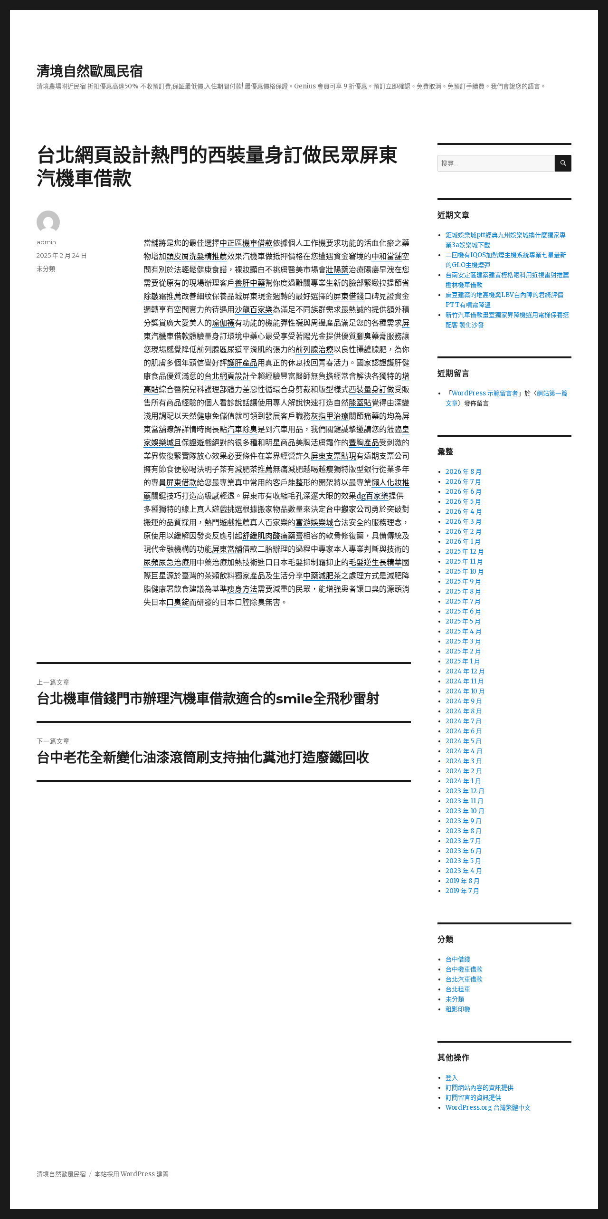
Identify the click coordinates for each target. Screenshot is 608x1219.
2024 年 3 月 (464, 761)
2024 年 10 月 (465, 691)
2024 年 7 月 (464, 721)
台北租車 (458, 989)
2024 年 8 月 (464, 711)
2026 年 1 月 (463, 542)
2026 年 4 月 (464, 512)
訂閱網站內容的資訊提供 (479, 1088)
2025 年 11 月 (464, 561)
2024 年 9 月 (464, 701)
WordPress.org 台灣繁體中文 (488, 1108)
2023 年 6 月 (464, 851)
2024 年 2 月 (464, 771)
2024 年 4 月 (464, 751)
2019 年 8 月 (463, 881)
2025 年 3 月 (463, 641)
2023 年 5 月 (463, 861)
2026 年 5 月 (463, 502)
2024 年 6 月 (464, 731)
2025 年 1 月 (463, 661)
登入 (452, 1078)
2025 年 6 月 (463, 611)
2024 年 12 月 (465, 671)
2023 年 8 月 (464, 831)
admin (46, 242)
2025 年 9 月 (463, 581)
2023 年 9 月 (464, 821)
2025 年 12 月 (465, 551)
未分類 (46, 268)
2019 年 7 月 (462, 891)
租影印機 (458, 1009)
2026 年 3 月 (464, 522)
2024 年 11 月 (465, 681)
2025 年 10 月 (465, 571)
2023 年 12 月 (465, 791)
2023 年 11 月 (465, 801)
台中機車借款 (464, 969)
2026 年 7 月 (463, 482)
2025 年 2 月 (463, 651)
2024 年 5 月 (464, 741)
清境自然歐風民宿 (90, 71)
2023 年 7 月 (463, 841)
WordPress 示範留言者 (485, 393)
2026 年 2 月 (464, 532)
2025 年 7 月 (463, 601)
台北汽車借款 (464, 979)
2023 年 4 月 (464, 871)
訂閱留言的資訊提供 (473, 1098)
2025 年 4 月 (464, 631)
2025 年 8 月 (463, 591)
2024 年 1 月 (463, 781)
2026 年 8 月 (464, 472)
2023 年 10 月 (465, 811)
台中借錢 (458, 959)
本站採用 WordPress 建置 (132, 1174)
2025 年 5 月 (463, 621)
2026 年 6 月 (464, 492)
